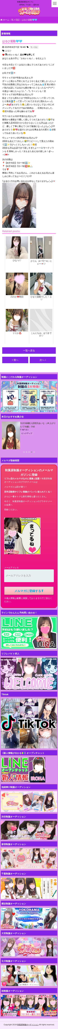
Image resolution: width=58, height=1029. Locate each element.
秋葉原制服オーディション (28, 1024)
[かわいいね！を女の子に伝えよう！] (3, 55)
